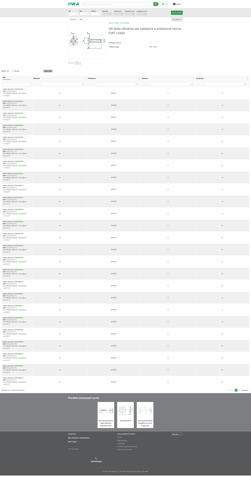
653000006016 (18, 197)
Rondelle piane (125, 420)
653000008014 (18, 306)
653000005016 (18, 125)
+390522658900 (96, 461)
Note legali (144, 471)
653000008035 (18, 366)
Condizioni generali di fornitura (127, 446)
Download (121, 443)
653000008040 (18, 378)
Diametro (145, 78)
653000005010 (18, 89)
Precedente (230, 390)
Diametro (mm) (130, 11)
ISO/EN (93, 11)
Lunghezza (200, 78)
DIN (81, 11)
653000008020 (18, 330)
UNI (69, 11)
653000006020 (18, 221)
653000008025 (18, 342)
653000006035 (18, 270)
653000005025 (18, 149)
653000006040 (18, 282)
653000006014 (18, 185)
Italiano (176, 434)
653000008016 (18, 318)
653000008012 (18, 294)
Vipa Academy (122, 440)
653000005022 (18, 137)
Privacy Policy (136, 471)
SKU (7, 78)
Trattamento (117, 11)
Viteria (117, 23)
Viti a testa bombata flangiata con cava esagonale (145, 423)
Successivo (244, 390)
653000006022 (18, 233)
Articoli (111, 23)
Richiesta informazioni (125, 449)
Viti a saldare (124, 23)
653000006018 (18, 209)
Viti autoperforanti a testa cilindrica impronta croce (106, 423)
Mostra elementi (10, 71)
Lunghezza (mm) (141, 11)
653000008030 (18, 354)
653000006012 (18, 173)
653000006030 (18, 257)
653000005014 (18, 113)
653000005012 (18, 101)
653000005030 (18, 161)
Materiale (105, 11)
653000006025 (18, 245)
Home (120, 437)
